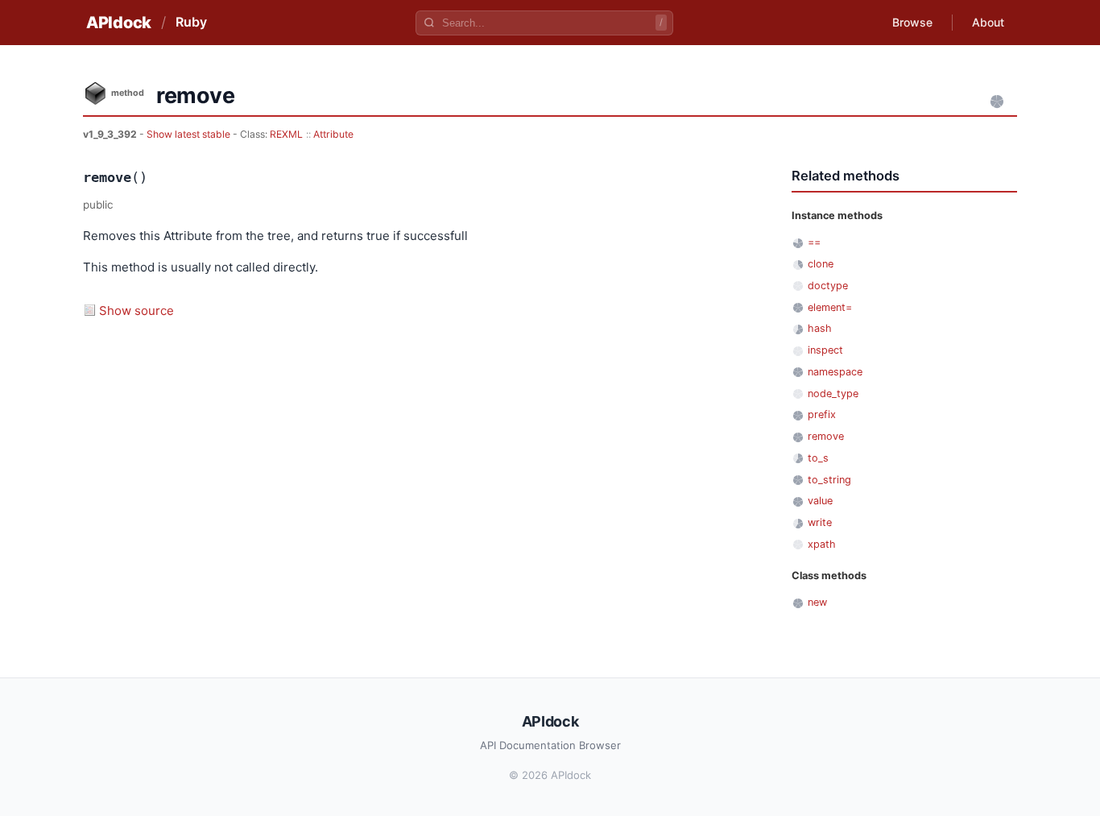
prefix (822, 414)
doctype (828, 286)
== (814, 242)
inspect (825, 350)
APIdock (118, 22)
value (820, 501)
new (817, 602)
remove (826, 436)
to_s (818, 458)
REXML (286, 134)
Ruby (191, 22)
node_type (833, 393)
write (820, 522)
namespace (835, 372)
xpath (822, 544)
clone (820, 264)
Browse (912, 22)
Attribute (333, 134)
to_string (829, 480)
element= (830, 307)
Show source (136, 310)
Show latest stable (190, 134)
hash (820, 328)
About (988, 22)
